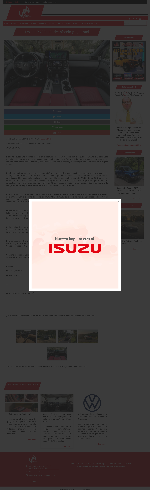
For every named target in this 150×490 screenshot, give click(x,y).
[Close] (118, 201)
